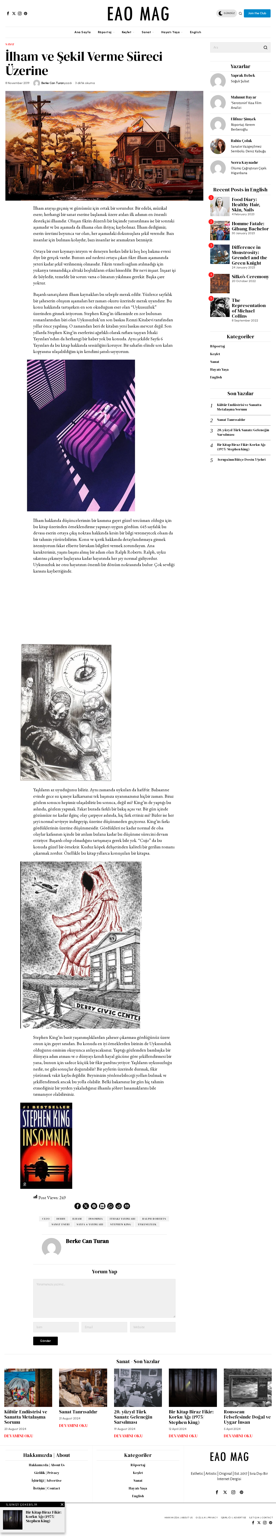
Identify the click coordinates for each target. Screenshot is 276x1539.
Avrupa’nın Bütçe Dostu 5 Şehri (241, 459)
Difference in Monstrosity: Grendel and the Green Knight (249, 255)
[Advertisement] (104, 609)
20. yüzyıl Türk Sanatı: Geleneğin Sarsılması (243, 432)
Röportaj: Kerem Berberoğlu (243, 127)
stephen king (120, 1224)
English (216, 377)
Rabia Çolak (241, 140)
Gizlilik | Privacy (47, 1472)
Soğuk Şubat (240, 81)
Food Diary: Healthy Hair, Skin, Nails (246, 204)
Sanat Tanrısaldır (231, 419)
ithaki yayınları (122, 1219)
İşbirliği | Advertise (47, 1480)
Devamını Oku (18, 1436)
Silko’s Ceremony (250, 276)
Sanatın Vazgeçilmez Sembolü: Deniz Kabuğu (248, 149)
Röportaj (217, 346)
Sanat (9, 44)
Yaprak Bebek (243, 75)
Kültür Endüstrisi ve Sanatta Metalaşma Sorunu (239, 407)
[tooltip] (8, 13)
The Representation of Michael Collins (249, 308)
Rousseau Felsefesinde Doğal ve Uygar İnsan (247, 1417)
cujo (46, 1219)
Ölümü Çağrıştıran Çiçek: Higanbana (249, 170)
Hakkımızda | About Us (47, 1465)
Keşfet (215, 353)
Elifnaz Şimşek (243, 119)
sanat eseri (61, 1224)
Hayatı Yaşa (219, 369)
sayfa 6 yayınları (90, 1224)
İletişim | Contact (46, 1488)
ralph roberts (154, 1219)
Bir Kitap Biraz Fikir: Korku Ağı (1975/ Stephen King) (241, 446)
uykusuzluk (147, 1224)
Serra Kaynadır (244, 162)
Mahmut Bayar (243, 97)
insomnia (96, 1219)
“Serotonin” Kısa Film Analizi (246, 105)
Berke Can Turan (52, 83)
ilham (77, 1219)
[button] (265, 47)
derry (61, 1219)
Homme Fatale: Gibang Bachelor (250, 226)
